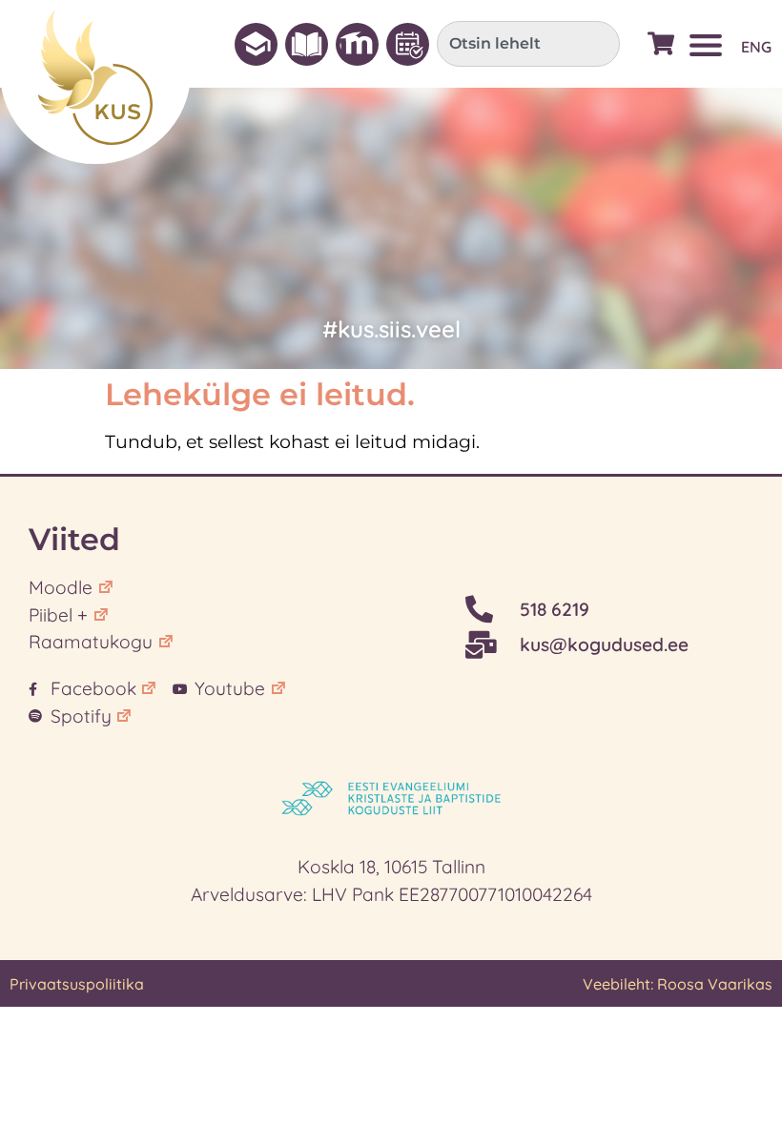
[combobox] (528, 44)
